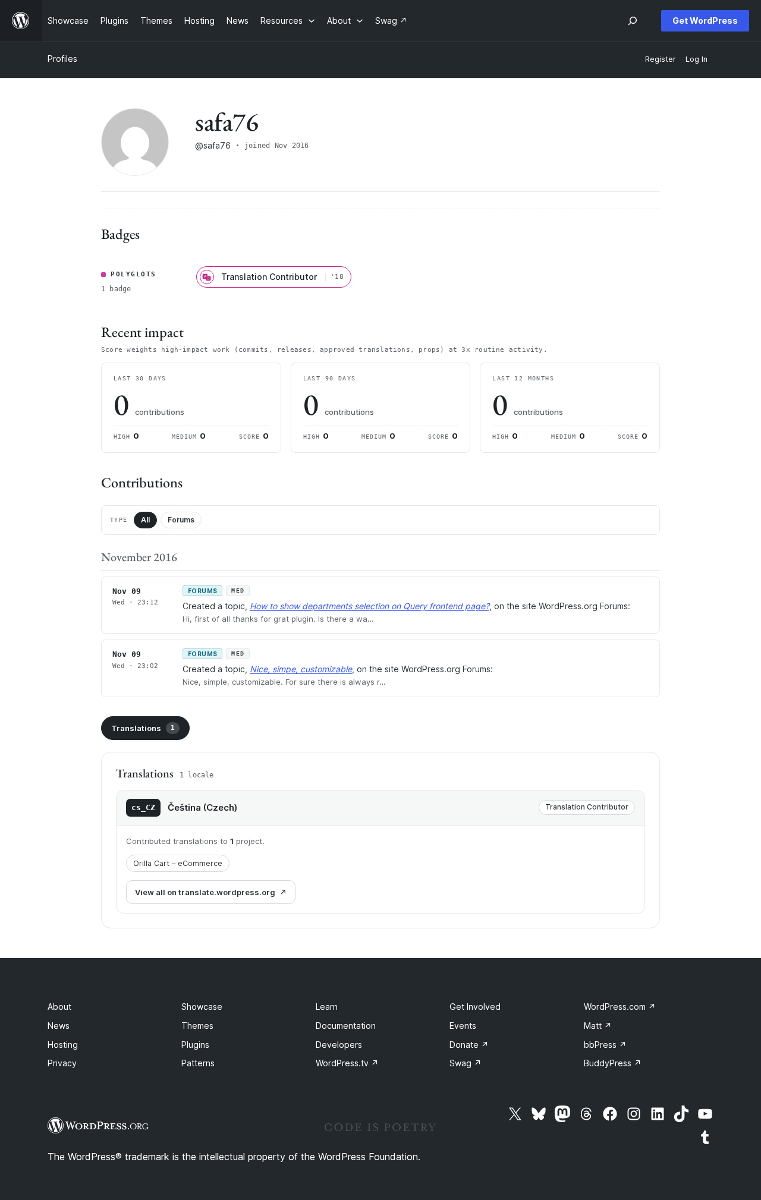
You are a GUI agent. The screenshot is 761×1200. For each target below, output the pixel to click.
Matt (598, 1026)
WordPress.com (620, 1006)
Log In (696, 59)
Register (660, 59)
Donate (469, 1045)
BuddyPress (612, 1063)
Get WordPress (705, 20)
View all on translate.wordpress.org (205, 892)
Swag (465, 1063)
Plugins (195, 1045)
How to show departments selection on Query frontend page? (369, 606)
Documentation (346, 1026)
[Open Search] (632, 21)
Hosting (63, 1045)
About (59, 1006)
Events (462, 1026)
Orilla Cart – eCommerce (177, 863)
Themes (197, 1026)
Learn (327, 1006)
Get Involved (475, 1006)
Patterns (198, 1063)
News (59, 1026)
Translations (143, 728)
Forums (181, 519)
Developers (339, 1045)
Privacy (62, 1063)
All (145, 519)
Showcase (201, 1006)
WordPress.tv (347, 1063)
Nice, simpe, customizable (301, 669)
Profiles (62, 58)
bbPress (605, 1045)
